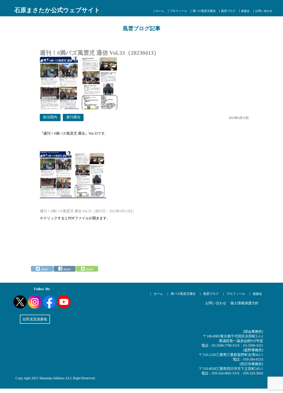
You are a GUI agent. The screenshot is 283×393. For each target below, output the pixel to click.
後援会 (245, 11)
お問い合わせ (263, 11)
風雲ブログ (228, 11)
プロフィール (178, 11)
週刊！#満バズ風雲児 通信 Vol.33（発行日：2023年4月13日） (88, 211)
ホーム (160, 11)
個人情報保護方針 (244, 303)
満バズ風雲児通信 (204, 11)
